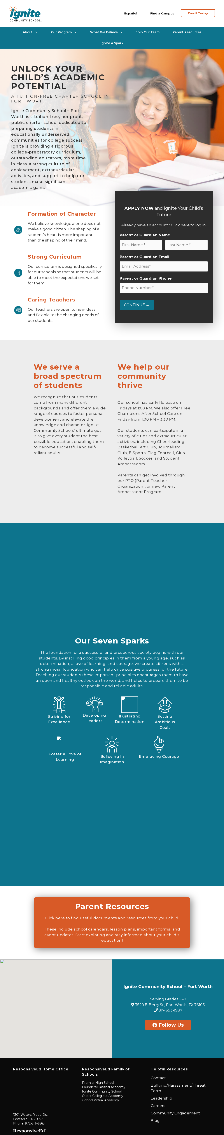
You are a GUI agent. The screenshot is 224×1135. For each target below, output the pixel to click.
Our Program (61, 32)
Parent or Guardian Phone (146, 278)
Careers (158, 1105)
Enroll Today (198, 13)
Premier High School (98, 1083)
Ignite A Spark (112, 43)
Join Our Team (147, 32)
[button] (56, 1006)
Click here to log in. (188, 225)
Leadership (161, 1098)
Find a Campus (162, 13)
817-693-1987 (170, 1010)
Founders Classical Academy (103, 1087)
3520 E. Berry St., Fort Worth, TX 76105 (169, 1005)
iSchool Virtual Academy (100, 1100)
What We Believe (104, 32)
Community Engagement (175, 1113)
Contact (158, 1078)
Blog (155, 1120)
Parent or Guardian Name (145, 235)
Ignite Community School (102, 1091)
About (28, 32)
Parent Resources (187, 32)
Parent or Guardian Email (144, 257)
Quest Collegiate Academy (102, 1096)
